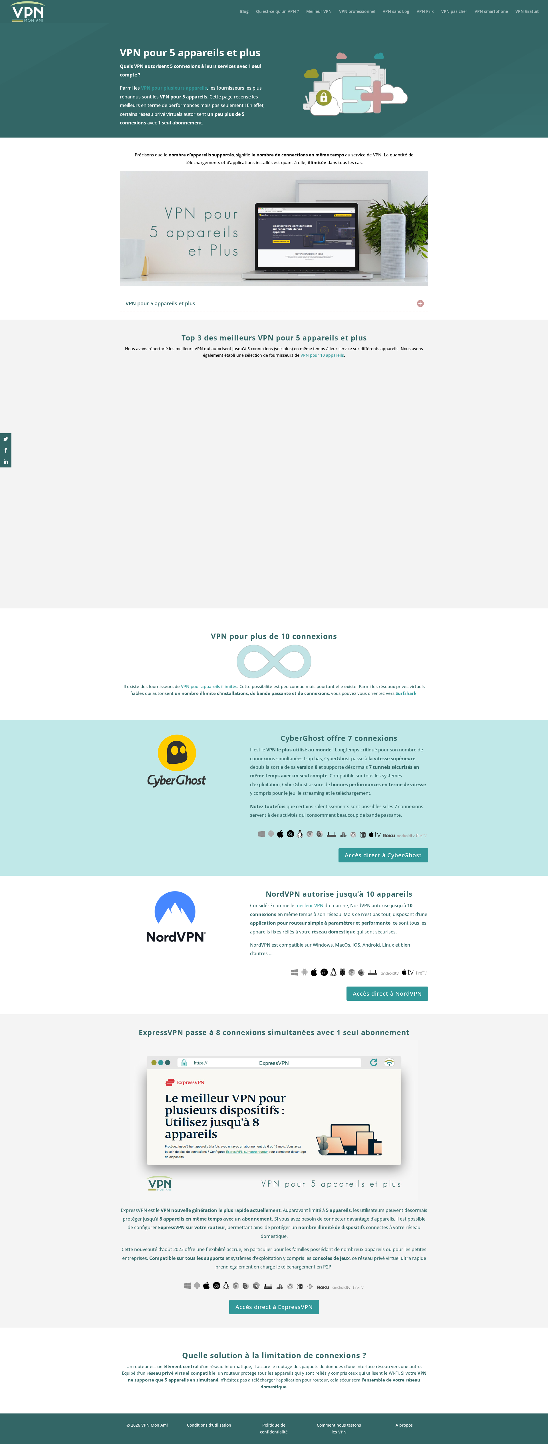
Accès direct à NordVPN (387, 993)
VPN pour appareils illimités (209, 686)
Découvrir (166, 584)
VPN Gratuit (527, 11)
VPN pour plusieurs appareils (174, 88)
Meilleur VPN (319, 11)
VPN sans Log (396, 11)
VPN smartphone (491, 11)
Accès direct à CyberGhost (383, 855)
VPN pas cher (454, 11)
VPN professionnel (357, 11)
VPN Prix (425, 11)
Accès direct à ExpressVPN (274, 1307)
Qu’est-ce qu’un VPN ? (277, 11)
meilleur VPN (309, 905)
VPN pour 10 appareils (322, 355)
